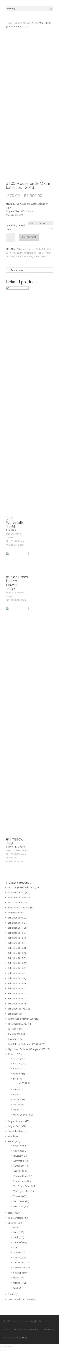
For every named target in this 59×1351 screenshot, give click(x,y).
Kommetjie (18, 1160)
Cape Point (18, 1145)
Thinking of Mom (21, 1191)
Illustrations (13, 1039)
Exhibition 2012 (15, 932)
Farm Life (18, 1242)
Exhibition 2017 (15, 958)
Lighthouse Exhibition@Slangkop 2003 (26, 1049)
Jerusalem (18, 1155)
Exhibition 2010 (15, 922)
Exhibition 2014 (15, 942)
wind (15, 1287)
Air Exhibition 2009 (17, 897)
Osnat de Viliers (15, 1131)
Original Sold (30, 252)
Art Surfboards (15, 902)
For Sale (12, 1028)
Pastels (16, 1104)
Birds (38, 249)
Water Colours (41, 256)
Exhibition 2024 (15, 993)
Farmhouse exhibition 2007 (21, 1018)
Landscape (18, 1262)
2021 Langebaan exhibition (21, 887)
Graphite (17, 1073)
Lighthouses (19, 1267)
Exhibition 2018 (15, 963)
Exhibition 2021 (15, 978)
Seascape (18, 1272)
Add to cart (29, 237)
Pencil (16, 1109)
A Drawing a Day (16, 892)
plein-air (12, 1212)
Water (16, 1277)
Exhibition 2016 (15, 953)
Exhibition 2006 (15, 917)
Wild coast (18, 1206)
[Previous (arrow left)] (1, 1350)
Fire (15, 1247)
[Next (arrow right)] (4, 1350)
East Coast (18, 1150)
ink (21, 252)
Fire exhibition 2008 (17, 1023)
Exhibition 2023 (15, 988)
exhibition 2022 (15, 983)
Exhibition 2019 (15, 968)
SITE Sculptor (20, 1337)
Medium (12, 1054)
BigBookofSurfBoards (19, 907)
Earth (15, 1237)
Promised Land (20, 1176)
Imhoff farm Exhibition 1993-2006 (24, 1044)
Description (17, 270)
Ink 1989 (23, 1083)
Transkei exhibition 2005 (20, 1299)
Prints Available (15, 1217)
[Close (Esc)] (1, 1346)
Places (11, 1141)
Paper (40, 252)
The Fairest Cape (24, 256)
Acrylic (31, 249)
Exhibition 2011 (15, 927)
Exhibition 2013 (15, 937)
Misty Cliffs (18, 1170)
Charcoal (17, 1068)
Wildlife (16, 1282)
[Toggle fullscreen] (7, 1346)
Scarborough (19, 1181)
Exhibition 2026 (15, 1003)
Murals (16, 1089)
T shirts (11, 1294)
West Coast (19, 1201)
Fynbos (27, 22)
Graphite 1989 (15, 1033)
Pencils (11, 1136)
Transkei (17, 1196)
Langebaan (18, 1165)
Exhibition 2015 (15, 948)
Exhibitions (13, 1013)
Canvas (16, 1063)
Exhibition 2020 (15, 973)
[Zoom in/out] (10, 1346)
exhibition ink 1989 (17, 1008)
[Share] (4, 1346)
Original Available (16, 1121)
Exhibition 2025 (15, 998)
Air (14, 1227)
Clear (50, 228)
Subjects (18, 22)
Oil (14, 1094)
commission (14, 912)
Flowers (17, 1252)
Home (9, 22)
